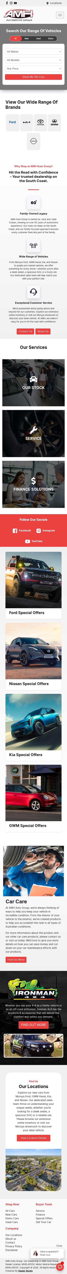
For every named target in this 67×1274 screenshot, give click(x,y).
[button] (60, 15)
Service (40, 1211)
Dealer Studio (25, 1271)
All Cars (10, 1211)
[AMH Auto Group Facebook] (7, 3)
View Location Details (33, 1138)
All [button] (15, 39)
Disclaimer (11, 1250)
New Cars (11, 1214)
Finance (40, 1214)
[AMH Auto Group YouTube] (16, 3)
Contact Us (25, 331)
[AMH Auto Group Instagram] (12, 3)
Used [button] (38, 39)
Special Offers (44, 1218)
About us (10, 1239)
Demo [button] (50, 39)
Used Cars (11, 1222)
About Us (42, 331)
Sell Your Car (43, 1222)
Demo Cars (12, 1218)
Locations (56, 3)
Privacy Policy (13, 1246)
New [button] (27, 39)
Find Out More (16, 960)
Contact (10, 1242)
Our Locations (13, 1235)
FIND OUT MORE (33, 1025)
